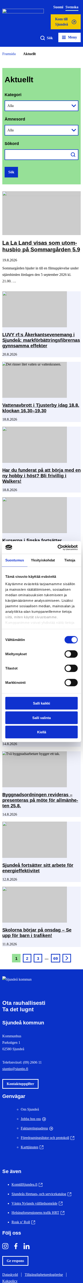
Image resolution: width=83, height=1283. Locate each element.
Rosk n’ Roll (23, 1222)
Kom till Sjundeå (61, 23)
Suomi (58, 7)
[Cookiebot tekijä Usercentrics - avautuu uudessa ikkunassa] (58, 547)
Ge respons (15, 1261)
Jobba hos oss (31, 1119)
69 (55, 958)
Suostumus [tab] (14, 560)
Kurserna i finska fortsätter (32, 540)
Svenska (71, 7)
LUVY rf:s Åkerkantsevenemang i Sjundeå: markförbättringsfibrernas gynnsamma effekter (41, 340)
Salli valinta (41, 718)
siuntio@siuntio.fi (15, 1069)
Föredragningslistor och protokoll (47, 1138)
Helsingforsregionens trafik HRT (38, 1213)
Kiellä (41, 732)
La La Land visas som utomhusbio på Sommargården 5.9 (41, 246)
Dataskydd (10, 1275)
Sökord (12, 143)
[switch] (71, 654)
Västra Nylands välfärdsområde (37, 1203)
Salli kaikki (41, 703)
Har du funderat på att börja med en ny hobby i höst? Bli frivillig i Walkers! (41, 476)
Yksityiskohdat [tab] (43, 560)
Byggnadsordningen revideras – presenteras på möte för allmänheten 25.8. (40, 800)
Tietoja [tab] (69, 560)
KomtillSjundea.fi (27, 1184)
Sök (50, 38)
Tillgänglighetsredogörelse (44, 1275)
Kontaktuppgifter (20, 1084)
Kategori (13, 94)
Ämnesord (15, 119)
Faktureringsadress (34, 1128)
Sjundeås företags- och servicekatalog (41, 1194)
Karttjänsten (32, 1147)
